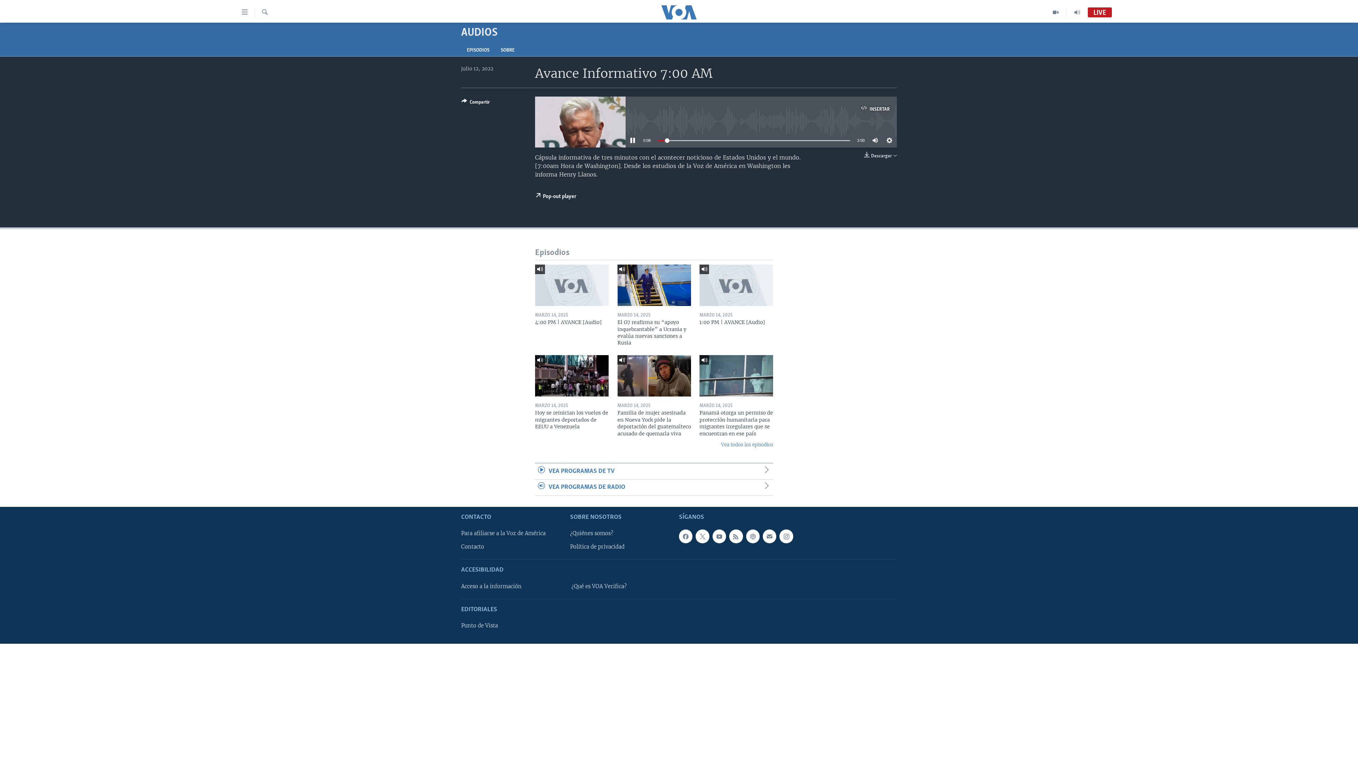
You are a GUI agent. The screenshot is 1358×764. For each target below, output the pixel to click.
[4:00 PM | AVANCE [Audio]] (572, 285)
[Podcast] (753, 536)
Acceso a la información (491, 586)
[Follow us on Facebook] (685, 536)
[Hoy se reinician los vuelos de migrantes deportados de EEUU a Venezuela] (572, 376)
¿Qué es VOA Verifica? (599, 586)
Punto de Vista (479, 626)
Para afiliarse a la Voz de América (503, 534)
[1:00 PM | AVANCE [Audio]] (736, 285)
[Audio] (1077, 12)
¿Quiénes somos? (591, 534)
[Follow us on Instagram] (786, 536)
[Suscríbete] (769, 536)
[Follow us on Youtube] (719, 536)
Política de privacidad (597, 547)
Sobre (508, 50)
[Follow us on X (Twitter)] (702, 536)
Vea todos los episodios (747, 445)
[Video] (1056, 12)
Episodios (478, 50)
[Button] (476, 103)
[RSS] (736, 536)
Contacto (472, 547)
